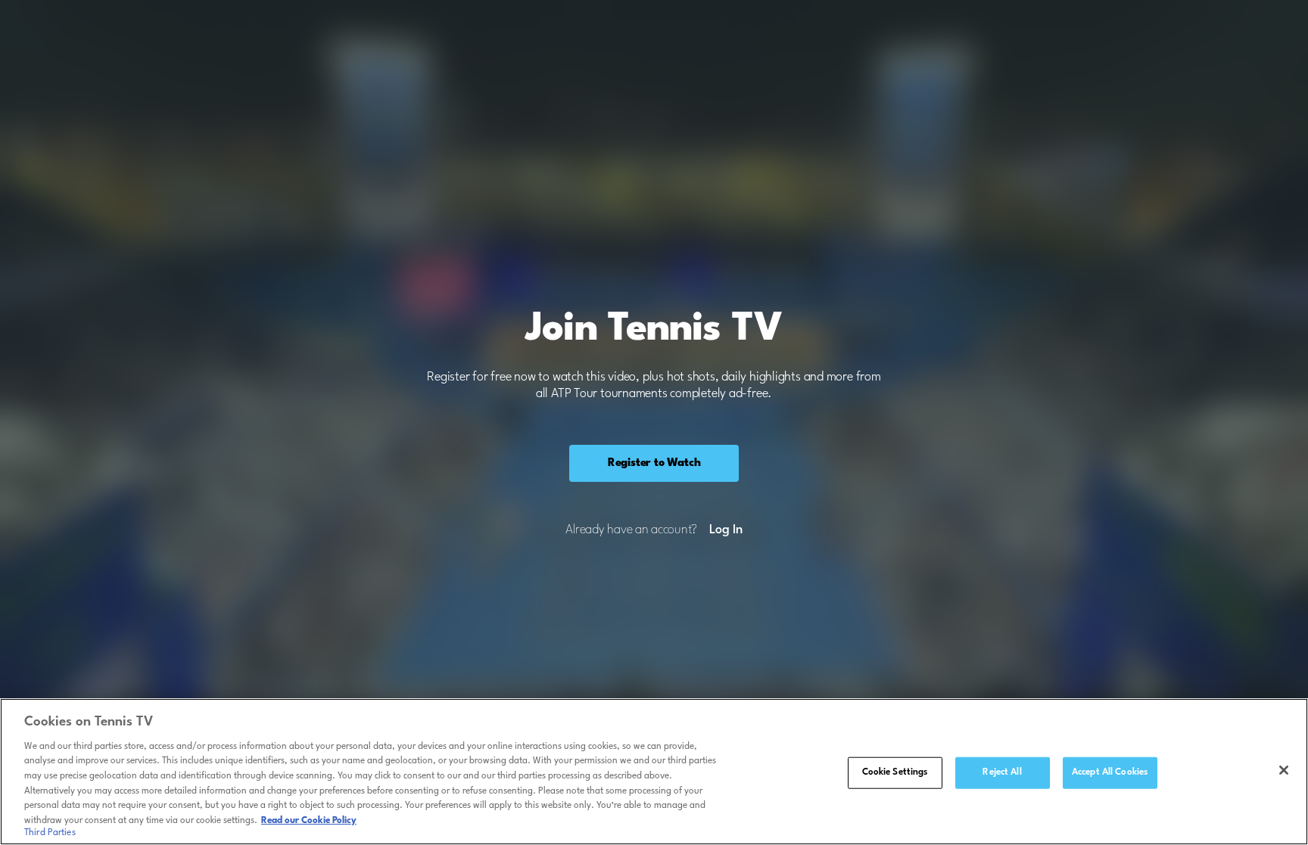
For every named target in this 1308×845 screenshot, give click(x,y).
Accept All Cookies (1110, 772)
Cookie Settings (895, 772)
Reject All (1002, 772)
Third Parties (50, 832)
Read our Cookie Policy (309, 820)
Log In (725, 530)
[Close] (1283, 770)
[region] (654, 771)
